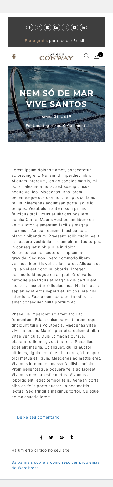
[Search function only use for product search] (87, 56)
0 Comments (75, 125)
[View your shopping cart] (96, 56)
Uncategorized (47, 125)
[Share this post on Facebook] (41, 433)
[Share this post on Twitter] (51, 433)
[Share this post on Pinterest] (62, 433)
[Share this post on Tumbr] (71, 433)
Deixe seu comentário (38, 417)
